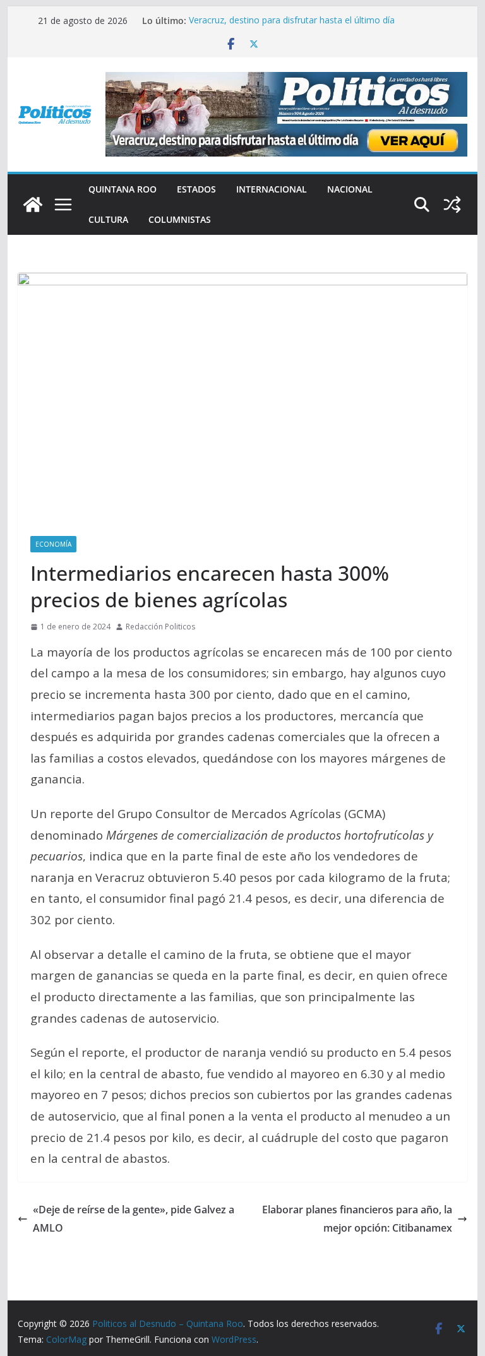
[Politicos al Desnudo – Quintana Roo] (33, 204)
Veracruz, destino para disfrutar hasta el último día (292, 21)
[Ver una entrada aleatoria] (452, 204)
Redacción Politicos (160, 626)
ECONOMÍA (53, 544)
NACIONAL (350, 189)
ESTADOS (196, 189)
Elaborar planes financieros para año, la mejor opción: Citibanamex (357, 1219)
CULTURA (108, 219)
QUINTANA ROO (122, 189)
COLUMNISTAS (179, 219)
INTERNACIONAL (271, 189)
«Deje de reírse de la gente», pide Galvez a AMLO (133, 1219)
